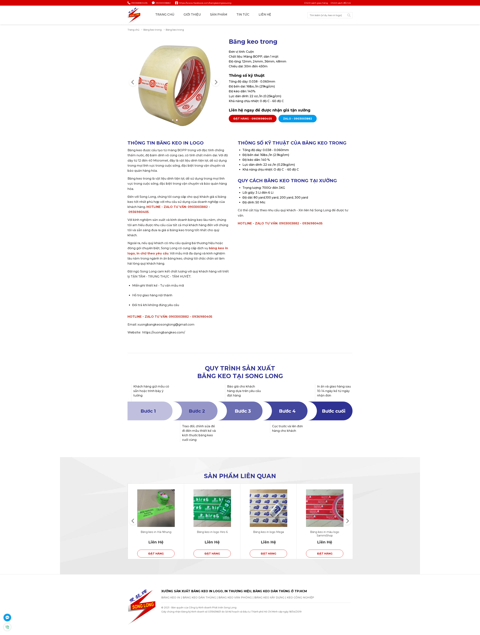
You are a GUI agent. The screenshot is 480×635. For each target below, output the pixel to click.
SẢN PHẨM (218, 14)
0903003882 (163, 3)
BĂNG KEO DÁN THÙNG (199, 597)
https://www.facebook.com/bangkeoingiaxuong (205, 3)
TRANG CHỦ (164, 14)
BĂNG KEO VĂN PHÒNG (235, 597)
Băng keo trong (152, 29)
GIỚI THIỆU (192, 14)
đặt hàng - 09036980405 (252, 118)
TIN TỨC (242, 14)
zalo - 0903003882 (297, 118)
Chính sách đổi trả (341, 3)
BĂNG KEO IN (170, 597)
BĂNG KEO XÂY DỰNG (269, 597)
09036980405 (139, 3)
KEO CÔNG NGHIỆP (300, 597)
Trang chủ (133, 29)
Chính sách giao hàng (316, 3)
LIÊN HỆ (265, 14)
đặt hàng (156, 553)
